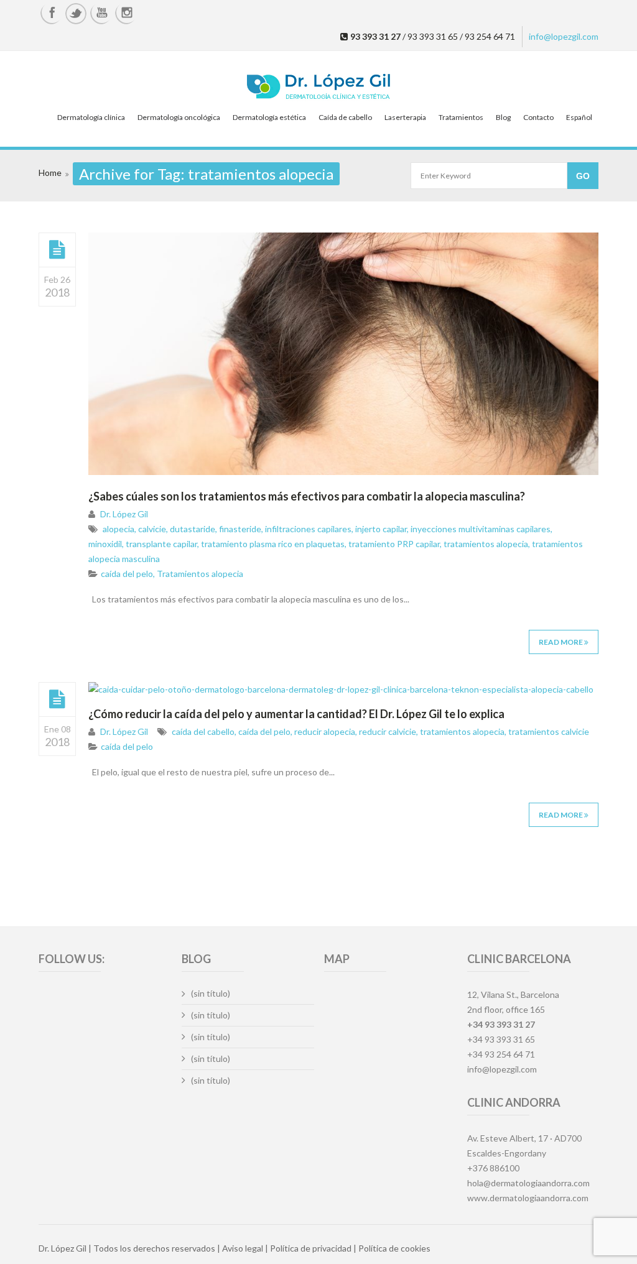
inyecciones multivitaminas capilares (481, 529)
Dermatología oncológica (178, 117)
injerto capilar (381, 529)
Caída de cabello (345, 117)
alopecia (118, 529)
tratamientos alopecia (486, 543)
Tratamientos (461, 117)
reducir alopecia (324, 731)
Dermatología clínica (91, 117)
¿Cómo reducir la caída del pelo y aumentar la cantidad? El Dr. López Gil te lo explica (296, 714)
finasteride (240, 529)
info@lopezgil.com (563, 36)
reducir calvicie (387, 731)
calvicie (152, 529)
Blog (503, 117)
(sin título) (210, 993)
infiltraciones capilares (308, 529)
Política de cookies (394, 1248)
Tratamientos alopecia (200, 573)
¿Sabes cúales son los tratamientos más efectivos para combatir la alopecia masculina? (306, 496)
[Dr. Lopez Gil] (318, 88)
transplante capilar (161, 543)
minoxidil (105, 543)
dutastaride (192, 529)
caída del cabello (203, 731)
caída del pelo (127, 573)
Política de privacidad (310, 1248)
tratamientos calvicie (548, 731)
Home (50, 172)
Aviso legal (242, 1248)
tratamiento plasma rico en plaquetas (273, 543)
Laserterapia (405, 117)
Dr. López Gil (124, 514)
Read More (561, 642)
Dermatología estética (269, 117)
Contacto (538, 117)
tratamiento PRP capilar (394, 543)
